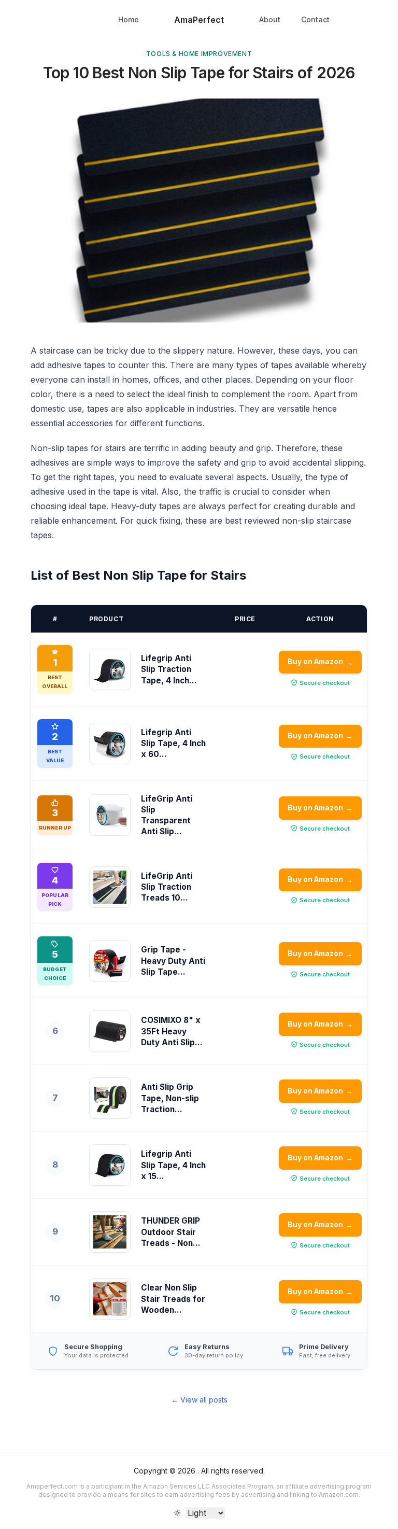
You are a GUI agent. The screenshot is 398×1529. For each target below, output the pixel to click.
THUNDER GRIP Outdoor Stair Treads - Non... (171, 1232)
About (269, 19)
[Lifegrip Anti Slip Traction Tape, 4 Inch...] (110, 669)
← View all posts (199, 1399)
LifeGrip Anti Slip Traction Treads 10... (166, 887)
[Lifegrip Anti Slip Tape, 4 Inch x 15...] (110, 1165)
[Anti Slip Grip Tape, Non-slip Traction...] (110, 1098)
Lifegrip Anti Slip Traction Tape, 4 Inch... (169, 669)
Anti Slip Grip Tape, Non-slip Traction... (170, 1098)
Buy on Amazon (320, 661)
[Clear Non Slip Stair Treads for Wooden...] (110, 1299)
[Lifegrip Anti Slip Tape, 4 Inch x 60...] (110, 743)
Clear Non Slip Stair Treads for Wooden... (173, 1299)
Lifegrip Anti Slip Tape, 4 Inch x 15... (173, 1165)
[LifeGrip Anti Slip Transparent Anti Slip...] (110, 815)
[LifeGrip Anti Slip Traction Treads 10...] (110, 887)
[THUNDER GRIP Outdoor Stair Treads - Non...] (110, 1232)
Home (128, 19)
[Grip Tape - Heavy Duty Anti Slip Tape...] (110, 960)
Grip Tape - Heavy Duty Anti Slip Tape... (173, 961)
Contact (315, 19)
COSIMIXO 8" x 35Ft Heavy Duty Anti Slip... (172, 1031)
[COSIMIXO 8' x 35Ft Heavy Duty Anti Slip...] (110, 1031)
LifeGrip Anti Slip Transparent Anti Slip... (166, 815)
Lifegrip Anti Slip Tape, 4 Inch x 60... (173, 743)
